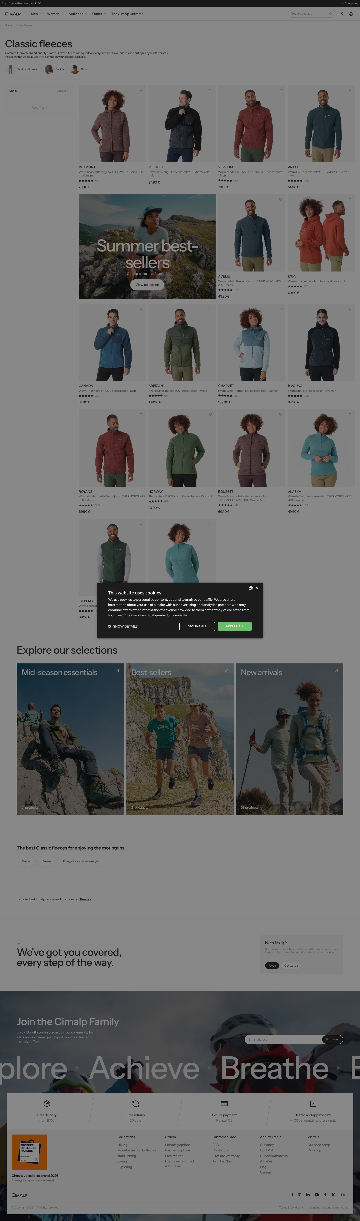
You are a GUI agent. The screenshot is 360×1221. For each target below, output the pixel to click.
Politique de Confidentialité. (168, 615)
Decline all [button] (197, 626)
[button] (123, 626)
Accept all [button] (235, 626)
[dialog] (180, 610)
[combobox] (251, 588)
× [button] (256, 587)
